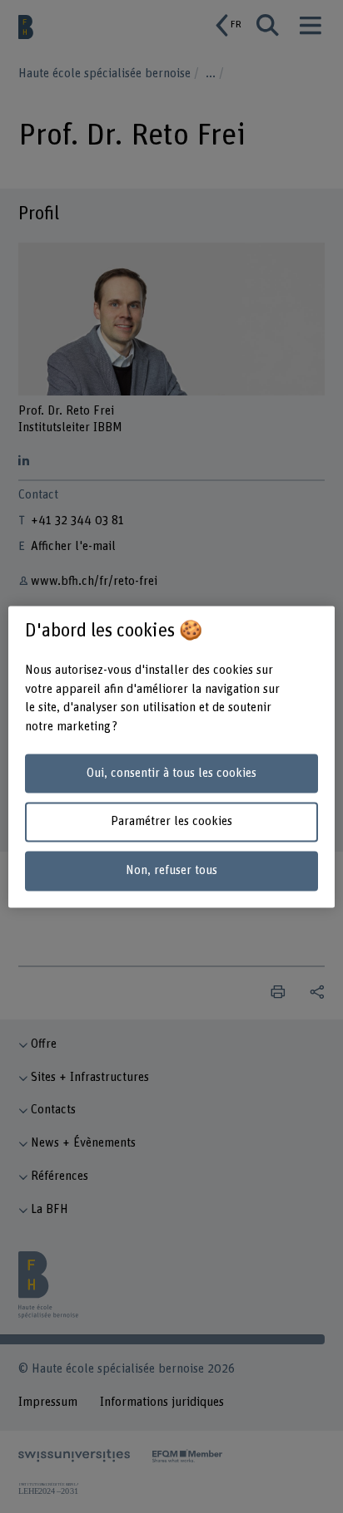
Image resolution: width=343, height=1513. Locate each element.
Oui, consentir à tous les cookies (171, 773)
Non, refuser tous (171, 871)
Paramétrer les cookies (171, 822)
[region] (171, 756)
